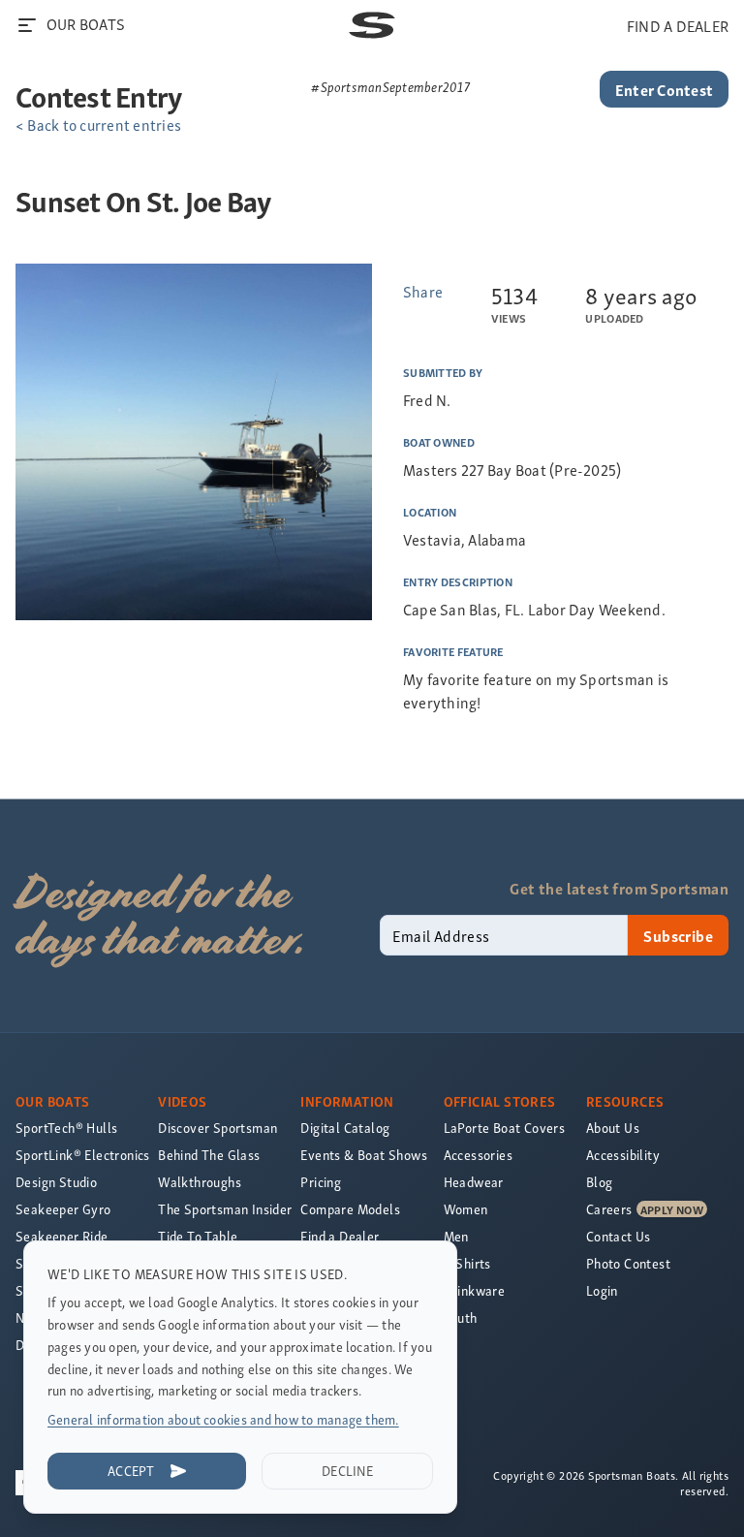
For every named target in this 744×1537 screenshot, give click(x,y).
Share (423, 290)
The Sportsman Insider (225, 1209)
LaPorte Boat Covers (505, 1127)
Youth (461, 1317)
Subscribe (678, 935)
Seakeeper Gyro (63, 1209)
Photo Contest (628, 1263)
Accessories (478, 1154)
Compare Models (350, 1209)
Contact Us (618, 1236)
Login (602, 1290)
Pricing (320, 1182)
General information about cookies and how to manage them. (223, 1419)
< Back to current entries (98, 124)
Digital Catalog (344, 1127)
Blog (599, 1182)
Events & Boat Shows (363, 1154)
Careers (609, 1209)
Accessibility (623, 1154)
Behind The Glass (209, 1154)
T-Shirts (467, 1263)
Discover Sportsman (217, 1127)
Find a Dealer (339, 1236)
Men (456, 1236)
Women (466, 1209)
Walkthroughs (199, 1182)
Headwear (474, 1182)
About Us (612, 1127)
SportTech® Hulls (66, 1127)
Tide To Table (197, 1236)
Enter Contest (664, 89)
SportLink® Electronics (83, 1154)
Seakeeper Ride (62, 1236)
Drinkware (475, 1290)
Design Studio (56, 1182)
